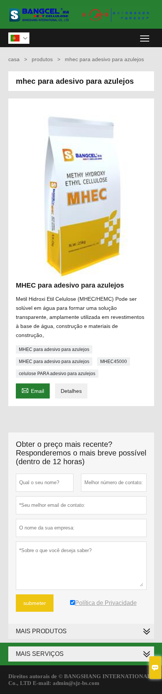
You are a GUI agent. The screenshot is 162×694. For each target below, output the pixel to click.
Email (32, 390)
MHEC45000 (113, 361)
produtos (42, 59)
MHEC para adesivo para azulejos (54, 349)
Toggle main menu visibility (144, 37)
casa (14, 59)
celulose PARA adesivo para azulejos (57, 373)
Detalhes (71, 391)
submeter (34, 603)
